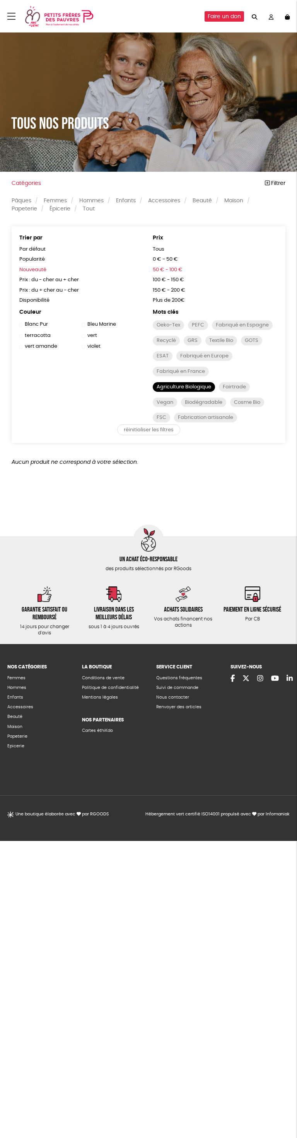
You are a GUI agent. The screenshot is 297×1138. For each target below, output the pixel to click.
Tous (158, 249)
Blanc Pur (36, 324)
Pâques (21, 200)
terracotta (38, 335)
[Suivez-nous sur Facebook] (232, 678)
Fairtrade (234, 387)
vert (92, 335)
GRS (193, 340)
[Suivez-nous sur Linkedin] (290, 678)
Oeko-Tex (168, 325)
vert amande (41, 346)
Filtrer (277, 183)
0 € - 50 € (165, 259)
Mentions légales (100, 697)
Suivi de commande (177, 687)
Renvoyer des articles (178, 707)
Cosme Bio (247, 402)
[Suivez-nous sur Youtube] (275, 678)
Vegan (165, 402)
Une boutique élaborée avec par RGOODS (62, 814)
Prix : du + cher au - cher (49, 290)
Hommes (91, 200)
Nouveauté (32, 269)
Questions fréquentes (179, 678)
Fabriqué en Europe (204, 356)
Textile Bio (221, 340)
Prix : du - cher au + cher (49, 279)
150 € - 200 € (169, 290)
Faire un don (224, 16)
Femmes (55, 200)
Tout (89, 209)
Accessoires (164, 200)
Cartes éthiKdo (97, 730)
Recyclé (166, 340)
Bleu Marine (101, 324)
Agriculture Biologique (184, 387)
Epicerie (15, 746)
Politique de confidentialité (110, 687)
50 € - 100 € (168, 269)
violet (94, 346)
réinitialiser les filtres (149, 429)
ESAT (163, 356)
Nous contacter (172, 697)
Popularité (32, 259)
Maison (233, 200)
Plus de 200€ (169, 300)
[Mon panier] (287, 16)
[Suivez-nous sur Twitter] (245, 678)
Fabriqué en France (181, 371)
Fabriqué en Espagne (242, 325)
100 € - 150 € (168, 279)
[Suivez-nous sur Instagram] (260, 678)
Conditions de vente (103, 678)
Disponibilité (34, 300)
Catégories (26, 183)
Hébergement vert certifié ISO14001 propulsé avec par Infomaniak (217, 814)
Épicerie (60, 209)
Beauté (202, 200)
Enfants (126, 200)
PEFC (198, 325)
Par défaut (32, 249)
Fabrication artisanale (205, 417)
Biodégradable (203, 402)
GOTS (251, 340)
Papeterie (24, 209)
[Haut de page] (281, 1107)
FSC (161, 417)
